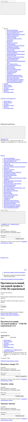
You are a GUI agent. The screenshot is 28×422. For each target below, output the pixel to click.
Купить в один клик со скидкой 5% (10, 315)
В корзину (3, 306)
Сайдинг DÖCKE (11, 37)
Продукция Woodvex (12, 30)
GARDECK (10, 73)
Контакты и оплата (9, 89)
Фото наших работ (9, 92)
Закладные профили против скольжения (14, 166)
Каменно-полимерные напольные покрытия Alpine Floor (16, 35)
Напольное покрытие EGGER (15, 76)
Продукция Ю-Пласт (12, 59)
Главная (6, 83)
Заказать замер (5, 313)
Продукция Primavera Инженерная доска (14, 187)
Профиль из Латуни (12, 42)
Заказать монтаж (13, 313)
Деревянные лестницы (13, 47)
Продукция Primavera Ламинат (15, 81)
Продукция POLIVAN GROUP (15, 31)
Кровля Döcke (10, 66)
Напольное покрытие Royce (14, 75)
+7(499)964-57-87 (5, 224)
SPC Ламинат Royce (12, 64)
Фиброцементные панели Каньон (16, 54)
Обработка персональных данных (10, 361)
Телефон (3, 237)
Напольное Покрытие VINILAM (15, 45)
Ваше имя (3, 235)
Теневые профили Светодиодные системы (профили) (16, 52)
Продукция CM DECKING (14, 69)
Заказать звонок (5, 225)
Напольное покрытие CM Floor (15, 79)
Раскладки (9, 41)
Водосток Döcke (11, 68)
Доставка (6, 88)
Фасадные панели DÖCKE (14, 65)
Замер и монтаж (8, 86)
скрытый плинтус (11, 72)
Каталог (3, 155)
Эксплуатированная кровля (14, 82)
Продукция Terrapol (12, 71)
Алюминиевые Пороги (13, 58)
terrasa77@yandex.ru (9, 351)
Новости (6, 90)
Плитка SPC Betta (11, 55)
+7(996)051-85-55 (14, 224)
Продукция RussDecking (13, 48)
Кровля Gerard (10, 50)
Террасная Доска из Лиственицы (15, 57)
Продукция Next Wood (13, 78)
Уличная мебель (11, 44)
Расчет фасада (7, 85)
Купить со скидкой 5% (21, 376)
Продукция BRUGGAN (13, 33)
